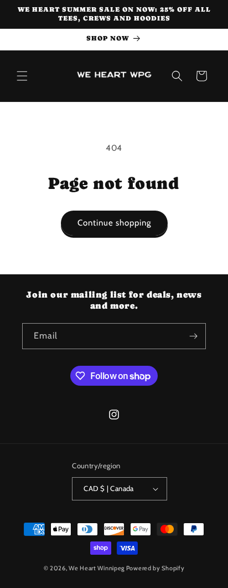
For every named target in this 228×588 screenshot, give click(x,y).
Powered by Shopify (155, 568)
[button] (22, 76)
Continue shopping (114, 223)
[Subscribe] (193, 336)
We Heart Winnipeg (97, 568)
